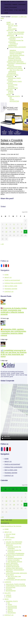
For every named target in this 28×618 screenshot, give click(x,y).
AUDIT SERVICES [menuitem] (12, 563)
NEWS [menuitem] (6, 599)
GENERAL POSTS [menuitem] (12, 601)
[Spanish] (26, 616)
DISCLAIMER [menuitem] (10, 537)
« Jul (2, 244)
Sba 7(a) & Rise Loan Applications (15, 70)
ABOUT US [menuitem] (8, 532)
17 (6, 231)
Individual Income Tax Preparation (15, 38)
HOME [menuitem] (6, 529)
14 (21, 228)
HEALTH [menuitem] (10, 611)
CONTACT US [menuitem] (8, 615)
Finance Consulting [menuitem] (13, 560)
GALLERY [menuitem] (7, 593)
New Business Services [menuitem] (14, 561)
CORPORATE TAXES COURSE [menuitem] (16, 586)
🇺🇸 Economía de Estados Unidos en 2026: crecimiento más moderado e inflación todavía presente (14, 311)
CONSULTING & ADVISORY (17, 47)
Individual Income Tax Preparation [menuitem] (14, 547)
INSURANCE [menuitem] (11, 613)
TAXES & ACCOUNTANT (12, 280)
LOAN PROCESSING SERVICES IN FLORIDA (14, 67)
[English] (24, 616)
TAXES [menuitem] (9, 604)
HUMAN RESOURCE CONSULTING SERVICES (15, 61)
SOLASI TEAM (12, 25)
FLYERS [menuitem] (8, 597)
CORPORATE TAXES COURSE (14, 82)
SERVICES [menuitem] (7, 540)
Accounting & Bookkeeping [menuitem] (15, 553)
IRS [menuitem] (8, 603)
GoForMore (13, 523)
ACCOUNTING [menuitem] (10, 587)
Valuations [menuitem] (10, 556)
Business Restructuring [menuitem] (14, 558)
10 (6, 228)
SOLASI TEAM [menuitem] (10, 534)
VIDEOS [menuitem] (8, 595)
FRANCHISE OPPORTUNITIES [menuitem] (16, 579)
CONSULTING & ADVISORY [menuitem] (15, 555)
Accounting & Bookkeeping (13, 44)
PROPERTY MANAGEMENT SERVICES (16, 64)
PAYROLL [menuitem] (9, 589)
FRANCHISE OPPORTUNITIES (12, 74)
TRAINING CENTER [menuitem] (12, 565)
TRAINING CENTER (10, 289)
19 (14, 231)
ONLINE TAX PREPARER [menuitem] (14, 542)
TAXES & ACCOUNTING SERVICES (15, 34)
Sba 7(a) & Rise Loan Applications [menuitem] (14, 577)
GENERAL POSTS (14, 96)
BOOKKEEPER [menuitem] (11, 590)
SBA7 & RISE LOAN (10, 286)
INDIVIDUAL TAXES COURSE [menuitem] (15, 584)
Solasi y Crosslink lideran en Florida (12, 142)
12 (14, 228)
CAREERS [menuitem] (7, 582)
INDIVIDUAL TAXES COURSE (14, 79)
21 (21, 231)
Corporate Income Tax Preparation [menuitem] (14, 551)
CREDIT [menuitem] (10, 609)
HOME (6, 274)
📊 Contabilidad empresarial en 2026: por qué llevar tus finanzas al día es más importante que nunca (14, 353)
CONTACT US (8, 291)
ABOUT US (8, 277)
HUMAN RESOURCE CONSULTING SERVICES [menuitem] (14, 567)
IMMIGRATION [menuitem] (12, 608)
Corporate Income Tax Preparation (15, 41)
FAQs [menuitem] (7, 536)
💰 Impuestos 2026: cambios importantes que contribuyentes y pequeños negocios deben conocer (13, 332)
